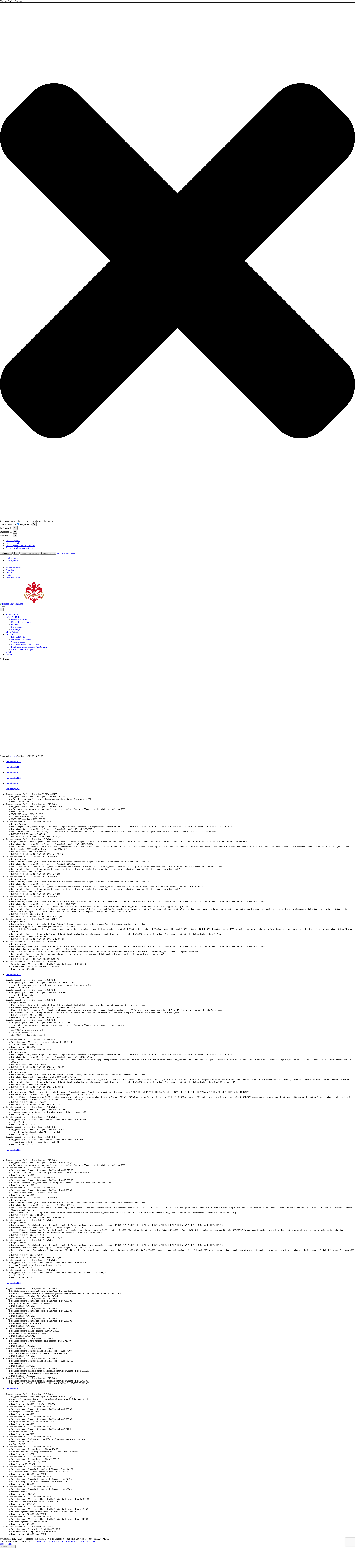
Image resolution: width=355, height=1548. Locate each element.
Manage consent (7, 1547)
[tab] (180, 761)
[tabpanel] (177, 881)
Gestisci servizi (12, 543)
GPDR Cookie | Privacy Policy (61, 1541)
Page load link (6, 1544)
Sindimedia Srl (40, 1541)
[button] (177, 261)
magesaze (13, 756)
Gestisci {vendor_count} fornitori (20, 545)
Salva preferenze (48, 553)
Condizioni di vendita (85, 1541)
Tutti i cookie (6, 553)
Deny (16, 553)
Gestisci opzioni (13, 540)
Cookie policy (12, 558)
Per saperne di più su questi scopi (20, 548)
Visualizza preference (30, 553)
